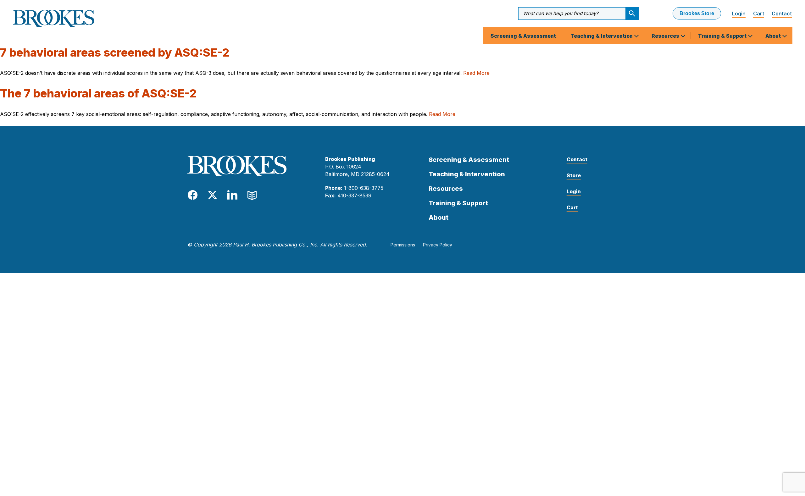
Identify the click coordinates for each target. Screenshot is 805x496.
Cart (758, 13)
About (773, 36)
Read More (476, 73)
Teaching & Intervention (602, 36)
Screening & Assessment (523, 36)
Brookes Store (697, 13)
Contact (782, 13)
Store (574, 175)
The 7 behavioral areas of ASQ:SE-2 (98, 93)
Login (739, 13)
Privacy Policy (437, 244)
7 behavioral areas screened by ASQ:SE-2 (115, 52)
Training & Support (723, 36)
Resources (666, 36)
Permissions (403, 244)
